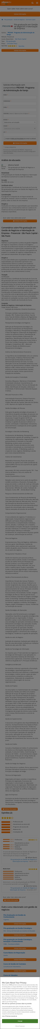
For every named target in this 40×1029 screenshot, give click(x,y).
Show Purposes (20, 1026)
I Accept (20, 1021)
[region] (20, 1003)
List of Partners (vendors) (9, 1016)
